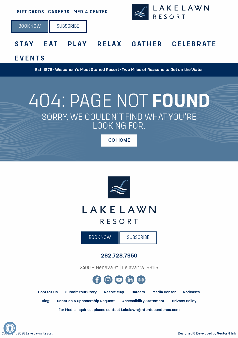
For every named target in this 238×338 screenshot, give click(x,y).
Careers (59, 12)
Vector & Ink (226, 333)
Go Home (119, 140)
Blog (46, 301)
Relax (109, 44)
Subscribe (68, 26)
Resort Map (114, 292)
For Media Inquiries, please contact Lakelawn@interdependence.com (119, 310)
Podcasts (191, 292)
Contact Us (48, 292)
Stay (25, 44)
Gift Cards (30, 12)
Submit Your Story (81, 292)
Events (30, 58)
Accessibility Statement (143, 301)
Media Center (90, 12)
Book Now (30, 26)
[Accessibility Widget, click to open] (9, 328)
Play (78, 44)
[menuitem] (21, 42)
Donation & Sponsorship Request (86, 301)
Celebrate (194, 44)
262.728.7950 (119, 256)
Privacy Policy (184, 301)
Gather (147, 44)
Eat (51, 44)
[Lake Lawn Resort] (170, 12)
